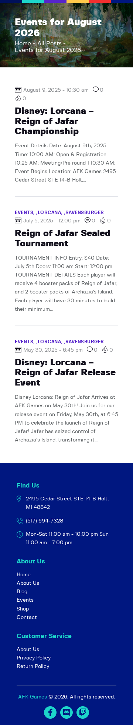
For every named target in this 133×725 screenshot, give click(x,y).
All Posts (49, 43)
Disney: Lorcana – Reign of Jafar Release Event (65, 372)
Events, (25, 212)
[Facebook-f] (50, 712)
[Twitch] (82, 712)
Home (23, 43)
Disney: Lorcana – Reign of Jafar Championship (54, 121)
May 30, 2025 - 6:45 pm (53, 350)
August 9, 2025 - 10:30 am (56, 90)
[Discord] (66, 712)
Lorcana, (51, 212)
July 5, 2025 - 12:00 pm (52, 221)
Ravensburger (84, 212)
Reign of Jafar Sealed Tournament (62, 238)
